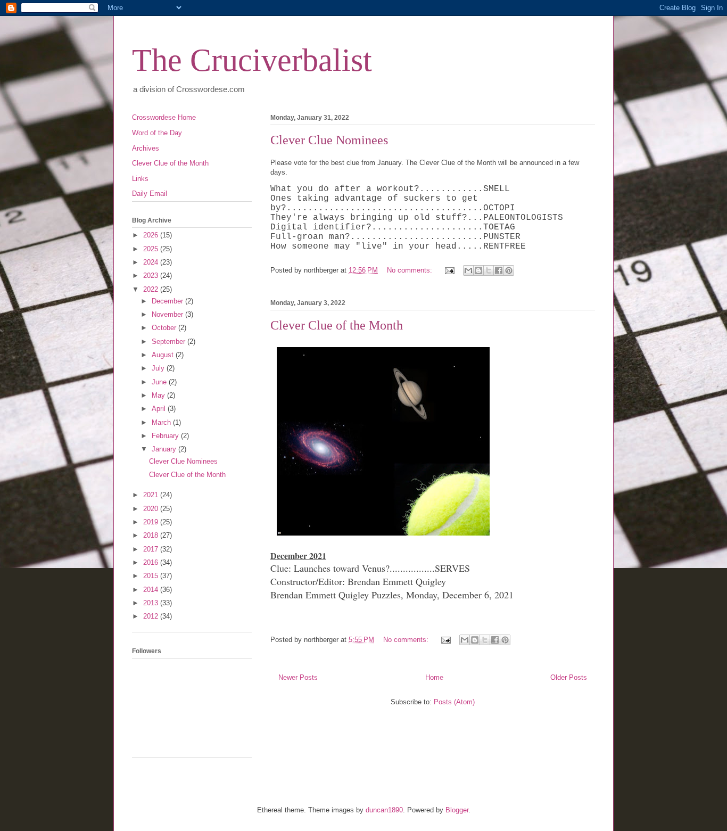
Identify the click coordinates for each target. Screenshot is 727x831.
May (159, 395)
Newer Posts (298, 677)
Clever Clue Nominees (329, 140)
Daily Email (149, 194)
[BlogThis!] (478, 270)
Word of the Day (157, 133)
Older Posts (568, 677)
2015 (151, 576)
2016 (151, 562)
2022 (151, 289)
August (164, 355)
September (169, 341)
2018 (151, 535)
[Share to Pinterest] (508, 270)
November (168, 314)
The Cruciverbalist (252, 60)
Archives (145, 148)
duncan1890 (384, 810)
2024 (151, 262)
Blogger (456, 810)
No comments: (410, 270)
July (159, 368)
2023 (151, 275)
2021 (151, 495)
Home (434, 677)
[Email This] (468, 270)
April (160, 409)
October (165, 328)
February (166, 436)
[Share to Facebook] (498, 270)
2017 (151, 549)
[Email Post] (449, 270)
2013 (151, 603)
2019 (151, 522)
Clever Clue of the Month (336, 325)
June (160, 382)
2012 (151, 616)
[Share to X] (488, 270)
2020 (151, 509)
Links (140, 179)
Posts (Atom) (454, 702)
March (162, 422)
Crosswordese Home (164, 117)
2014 (151, 590)
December (168, 301)
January (165, 449)
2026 (151, 235)
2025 (151, 249)
